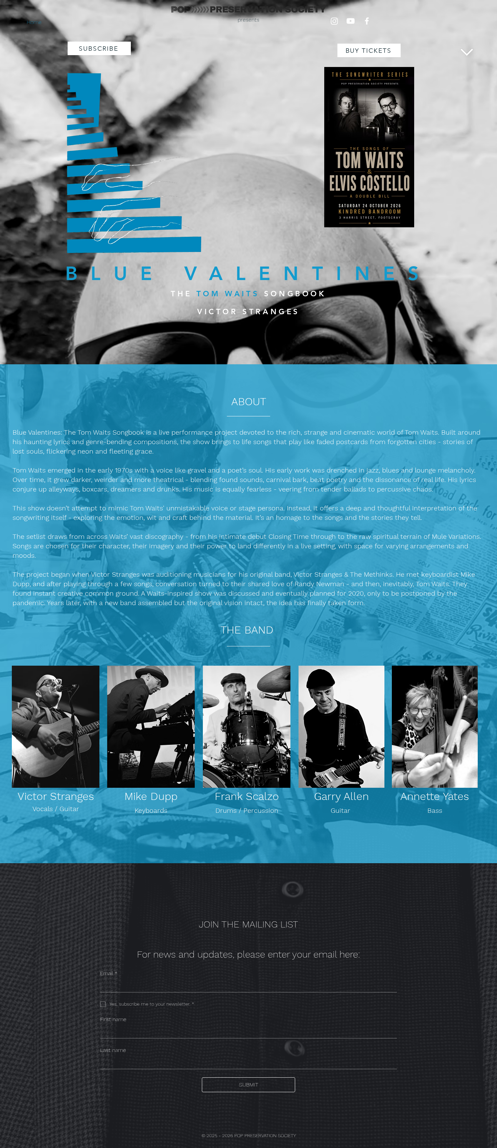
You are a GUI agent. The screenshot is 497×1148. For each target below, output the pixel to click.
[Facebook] (367, 21)
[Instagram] (334, 21)
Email (108, 973)
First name (113, 1019)
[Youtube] (350, 21)
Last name (113, 1050)
